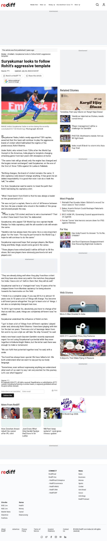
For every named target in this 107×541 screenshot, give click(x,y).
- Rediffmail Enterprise (56, 480)
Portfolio (4, 518)
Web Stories (66, 292)
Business (82, 477)
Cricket (11, 54)
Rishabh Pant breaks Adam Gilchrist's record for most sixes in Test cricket (83, 203)
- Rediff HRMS (53, 487)
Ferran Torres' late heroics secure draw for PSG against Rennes (83, 221)
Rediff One (52, 477)
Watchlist (4, 515)
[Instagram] (56, 537)
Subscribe (7, 395)
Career (21, 512)
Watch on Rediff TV (13, 76)
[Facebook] (51, 537)
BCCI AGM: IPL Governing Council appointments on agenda (83, 215)
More (76, 5)
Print (55, 390)
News (41, 5)
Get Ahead (82, 490)
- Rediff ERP (53, 493)
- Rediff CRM (53, 490)
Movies (81, 480)
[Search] (97, 5)
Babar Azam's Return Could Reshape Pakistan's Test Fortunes (82, 209)
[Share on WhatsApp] (42, 537)
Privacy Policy (24, 530)
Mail (36, 5)
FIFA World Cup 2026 (69, 414)
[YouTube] (61, 537)
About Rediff (3, 530)
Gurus (68, 5)
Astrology (82, 496)
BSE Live (4, 505)
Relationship (23, 515)
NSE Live (4, 509)
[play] (82, 303)
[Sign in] (104, 5)
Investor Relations (51, 530)
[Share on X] (46, 537)
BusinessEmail (61, 5)
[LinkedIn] (65, 537)
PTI (8, 71)
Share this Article (34, 76)
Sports (81, 483)
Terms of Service (37, 530)
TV (72, 5)
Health (21, 505)
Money (51, 5)
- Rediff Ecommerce (56, 483)
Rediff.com (83, 529)
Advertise (15, 529)
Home (32, 5)
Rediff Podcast (84, 499)
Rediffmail (52, 474)
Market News (6, 512)
